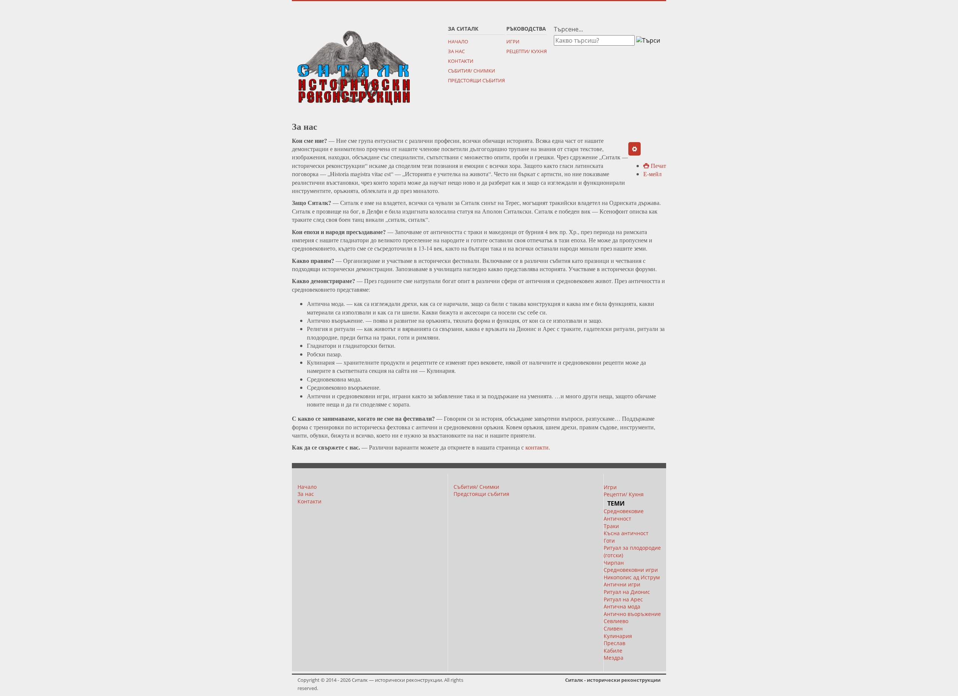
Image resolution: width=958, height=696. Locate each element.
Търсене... (568, 29)
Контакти (460, 61)
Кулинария (618, 636)
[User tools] (634, 149)
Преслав (614, 643)
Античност (617, 518)
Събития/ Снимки (471, 70)
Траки (611, 526)
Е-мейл (652, 174)
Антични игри (622, 584)
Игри (512, 41)
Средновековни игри (631, 569)
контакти (537, 447)
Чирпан (614, 562)
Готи (609, 540)
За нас (456, 51)
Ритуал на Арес (623, 599)
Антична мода (622, 606)
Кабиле (613, 650)
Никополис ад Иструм (632, 577)
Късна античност (626, 533)
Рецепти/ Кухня (526, 51)
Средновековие (624, 511)
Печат (657, 165)
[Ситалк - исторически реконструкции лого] (354, 65)
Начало (458, 41)
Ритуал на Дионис (627, 591)
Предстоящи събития (476, 80)
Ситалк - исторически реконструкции (612, 680)
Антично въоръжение (632, 613)
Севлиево (616, 621)
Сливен (613, 628)
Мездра (613, 657)
